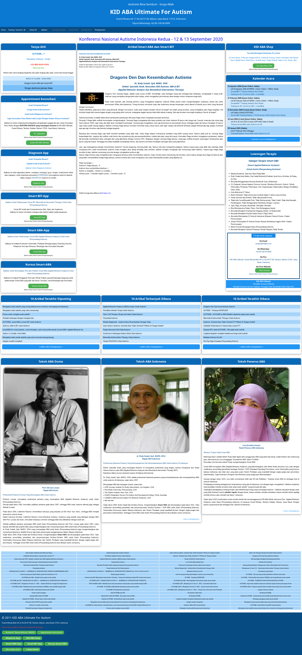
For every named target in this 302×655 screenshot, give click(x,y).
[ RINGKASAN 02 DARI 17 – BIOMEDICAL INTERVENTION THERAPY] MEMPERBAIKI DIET (38, 572)
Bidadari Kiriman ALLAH (184, 572)
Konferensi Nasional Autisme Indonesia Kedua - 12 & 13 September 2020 (151, 39)
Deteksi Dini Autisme (255, 562)
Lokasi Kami (73, 30)
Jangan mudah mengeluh (185, 602)
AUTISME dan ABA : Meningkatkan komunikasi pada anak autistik (191, 581)
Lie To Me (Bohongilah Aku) (185, 562)
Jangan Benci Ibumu (104, 562)
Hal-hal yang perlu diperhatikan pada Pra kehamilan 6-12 (33, 575)
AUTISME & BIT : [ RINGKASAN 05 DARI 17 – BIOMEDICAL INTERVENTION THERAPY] (115, 581)
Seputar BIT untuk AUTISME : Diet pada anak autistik (110, 596)
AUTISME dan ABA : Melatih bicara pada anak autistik (32, 578)
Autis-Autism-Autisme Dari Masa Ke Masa (30, 553)
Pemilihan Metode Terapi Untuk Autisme (108, 556)
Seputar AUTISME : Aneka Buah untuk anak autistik (109, 599)
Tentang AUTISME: (255, 593)
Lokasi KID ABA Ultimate (39, 143)
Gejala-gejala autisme (105, 575)
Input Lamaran (264, 270)
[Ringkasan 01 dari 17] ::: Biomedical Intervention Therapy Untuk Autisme (263, 568)
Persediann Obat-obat (184, 593)
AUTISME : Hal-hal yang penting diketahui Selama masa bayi (261, 575)
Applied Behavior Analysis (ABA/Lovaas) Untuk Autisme (110, 559)
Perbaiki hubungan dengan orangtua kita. (30, 608)
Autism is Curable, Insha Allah (28, 605)
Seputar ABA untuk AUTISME (28, 596)
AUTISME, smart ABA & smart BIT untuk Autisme (259, 605)
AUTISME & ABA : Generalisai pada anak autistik (31, 590)
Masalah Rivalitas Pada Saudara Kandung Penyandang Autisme (111, 565)
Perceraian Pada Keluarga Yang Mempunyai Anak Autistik (33, 562)
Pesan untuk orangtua (27, 593)
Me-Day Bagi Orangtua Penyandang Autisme (259, 559)
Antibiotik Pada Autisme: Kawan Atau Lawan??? (31, 556)
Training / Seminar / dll (17, 30)
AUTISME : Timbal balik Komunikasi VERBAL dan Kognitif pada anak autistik (264, 578)
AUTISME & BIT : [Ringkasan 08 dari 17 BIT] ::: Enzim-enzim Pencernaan (192, 587)
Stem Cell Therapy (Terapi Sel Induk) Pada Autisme (260, 553)
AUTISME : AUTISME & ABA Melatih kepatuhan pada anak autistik (112, 587)
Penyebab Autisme (27, 568)
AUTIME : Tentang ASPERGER (185, 578)
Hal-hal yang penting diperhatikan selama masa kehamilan (190, 575)
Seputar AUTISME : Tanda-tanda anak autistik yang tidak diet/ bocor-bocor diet (264, 596)
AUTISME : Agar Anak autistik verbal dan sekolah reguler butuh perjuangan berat (264, 584)
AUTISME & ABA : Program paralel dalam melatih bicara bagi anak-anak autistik (264, 587)
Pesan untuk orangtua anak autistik (107, 608)
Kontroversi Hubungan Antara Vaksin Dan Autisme (189, 565)
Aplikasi (44, 30)
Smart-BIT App (39, 217)
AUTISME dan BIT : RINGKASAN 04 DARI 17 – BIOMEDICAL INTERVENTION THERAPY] (38, 581)
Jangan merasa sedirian (255, 590)
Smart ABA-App (39, 252)
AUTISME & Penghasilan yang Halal (107, 590)
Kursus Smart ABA (39, 286)
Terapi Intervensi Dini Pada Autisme (107, 568)
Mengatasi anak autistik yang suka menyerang (188, 608)
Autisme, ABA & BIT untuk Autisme (186, 605)
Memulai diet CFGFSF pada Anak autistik (30, 602)
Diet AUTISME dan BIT (105, 593)
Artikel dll (33, 30)
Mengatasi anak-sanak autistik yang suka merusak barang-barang (262, 602)
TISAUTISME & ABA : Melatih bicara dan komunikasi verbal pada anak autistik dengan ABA (116, 584)
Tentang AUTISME (184, 596)
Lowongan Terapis (59, 30)
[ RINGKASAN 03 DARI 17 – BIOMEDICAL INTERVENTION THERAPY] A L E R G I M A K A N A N (116, 572)
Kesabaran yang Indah (255, 572)
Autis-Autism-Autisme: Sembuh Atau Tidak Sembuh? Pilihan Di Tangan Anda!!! (193, 553)
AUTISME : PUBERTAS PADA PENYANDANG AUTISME (260, 581)
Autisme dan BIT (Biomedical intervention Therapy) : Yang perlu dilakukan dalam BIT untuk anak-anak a (118, 578)
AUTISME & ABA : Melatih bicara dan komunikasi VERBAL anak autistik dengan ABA (37, 587)
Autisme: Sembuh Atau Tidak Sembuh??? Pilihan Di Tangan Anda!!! (191, 556)
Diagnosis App (38, 183)
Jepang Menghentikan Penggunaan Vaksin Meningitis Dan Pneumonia (263, 565)
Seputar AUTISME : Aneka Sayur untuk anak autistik (32, 599)
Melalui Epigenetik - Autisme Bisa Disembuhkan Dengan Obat (190, 568)
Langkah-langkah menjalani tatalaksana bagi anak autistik (190, 599)
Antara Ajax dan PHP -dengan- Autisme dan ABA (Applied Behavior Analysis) (36, 559)
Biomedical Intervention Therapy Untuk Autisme (31, 565)
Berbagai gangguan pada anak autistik (258, 599)
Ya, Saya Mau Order (264, 66)
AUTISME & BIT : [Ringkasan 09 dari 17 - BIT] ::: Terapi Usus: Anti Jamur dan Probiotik (194, 590)
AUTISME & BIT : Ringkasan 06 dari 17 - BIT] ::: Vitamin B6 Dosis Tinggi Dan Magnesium (38, 584)
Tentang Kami (100, 30)
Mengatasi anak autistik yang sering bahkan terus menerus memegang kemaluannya (115, 602)
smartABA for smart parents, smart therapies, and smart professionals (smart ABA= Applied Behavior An (118, 605)
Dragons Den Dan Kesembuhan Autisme (258, 556)
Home (3, 30)
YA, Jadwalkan (39, 134)
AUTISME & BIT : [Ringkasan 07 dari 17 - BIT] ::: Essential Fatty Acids (191, 584)
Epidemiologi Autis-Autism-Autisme (107, 553)
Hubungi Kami (86, 30)
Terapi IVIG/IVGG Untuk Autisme (186, 559)
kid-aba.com (106, 193)
